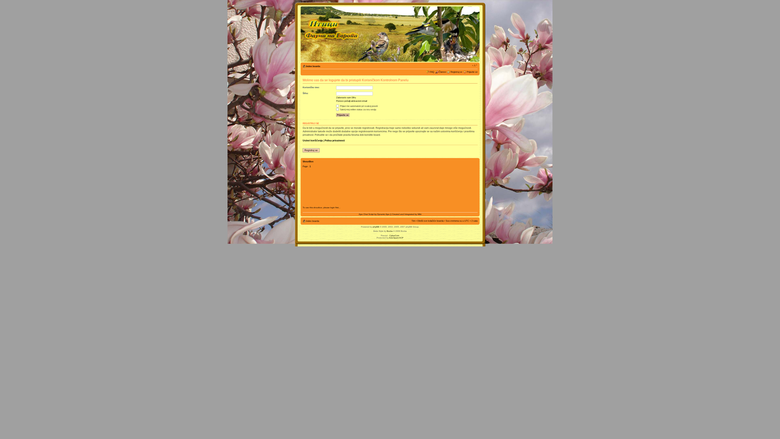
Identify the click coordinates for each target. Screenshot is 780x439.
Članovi (442, 72)
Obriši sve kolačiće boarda (430, 221)
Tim (413, 221)
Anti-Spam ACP (396, 238)
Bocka (390, 231)
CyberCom (394, 235)
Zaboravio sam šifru (346, 97)
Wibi (419, 214)
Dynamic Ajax (383, 214)
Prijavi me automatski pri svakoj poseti (358, 106)
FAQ (432, 72)
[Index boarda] (332, 34)
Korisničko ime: (311, 87)
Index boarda (313, 66)
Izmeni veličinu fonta (475, 65)
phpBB (376, 227)
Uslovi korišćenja (313, 140)
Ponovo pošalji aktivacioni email (351, 101)
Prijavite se (472, 72)
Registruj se (456, 72)
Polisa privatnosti (335, 140)
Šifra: (305, 93)
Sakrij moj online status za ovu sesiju (357, 109)
